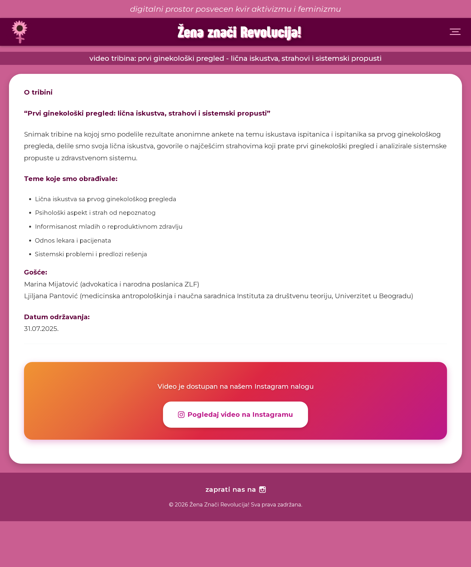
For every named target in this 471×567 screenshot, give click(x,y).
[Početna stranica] (17, 32)
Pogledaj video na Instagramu (240, 414)
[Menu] (455, 32)
